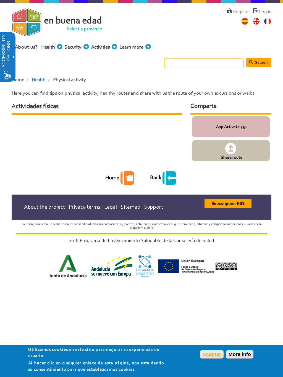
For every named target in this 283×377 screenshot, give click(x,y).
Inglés (256, 21)
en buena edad (73, 21)
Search (261, 62)
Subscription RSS (228, 203)
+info (149, 228)
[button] (12, 56)
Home (18, 80)
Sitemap (130, 207)
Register (241, 12)
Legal (110, 207)
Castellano (245, 21)
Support (153, 207)
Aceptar (212, 354)
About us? (26, 47)
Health (39, 80)
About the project (44, 207)
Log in (265, 12)
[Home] (32, 33)
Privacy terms (84, 207)
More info (240, 354)
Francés (267, 21)
